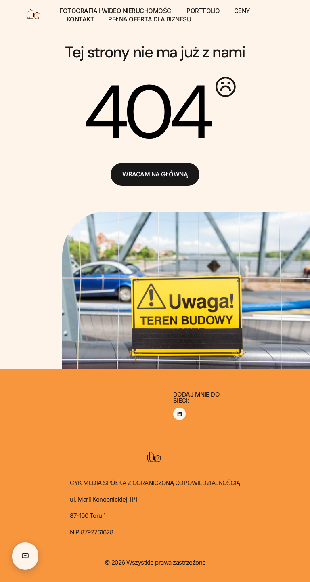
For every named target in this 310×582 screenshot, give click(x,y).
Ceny (242, 11)
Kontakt (80, 19)
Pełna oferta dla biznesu (149, 19)
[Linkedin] (179, 414)
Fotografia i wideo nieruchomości (115, 11)
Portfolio (203, 11)
